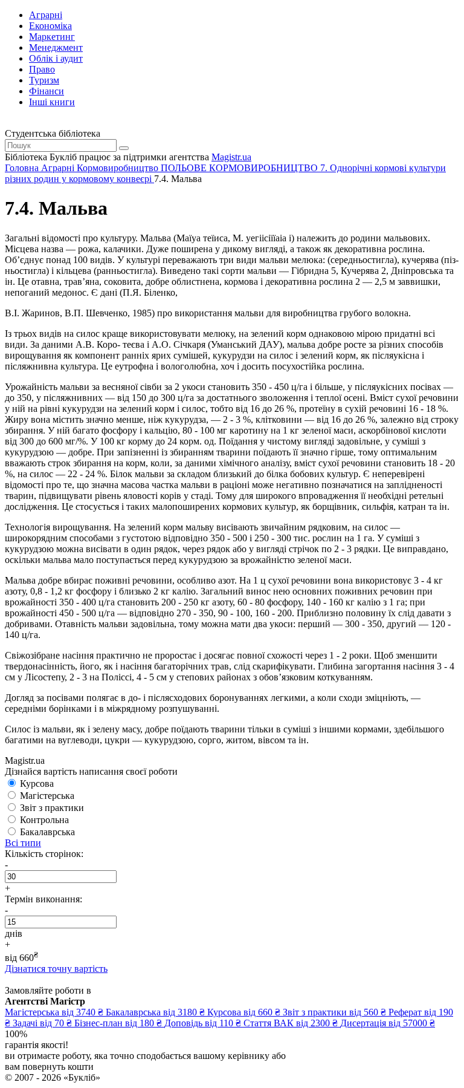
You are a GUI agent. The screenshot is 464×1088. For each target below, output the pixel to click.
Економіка (50, 26)
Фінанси (46, 91)
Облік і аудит (56, 58)
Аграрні (45, 15)
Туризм (44, 80)
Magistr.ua (231, 157)
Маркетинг (52, 36)
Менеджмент (56, 47)
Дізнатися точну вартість (56, 968)
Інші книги (52, 102)
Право (42, 69)
